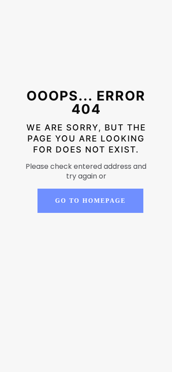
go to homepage (90, 200)
